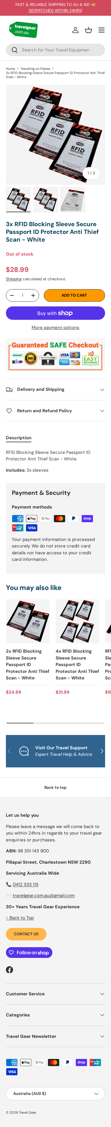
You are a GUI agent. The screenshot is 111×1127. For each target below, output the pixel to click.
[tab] (18, 437)
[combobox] (55, 50)
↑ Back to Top (20, 918)
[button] (88, 30)
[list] (55, 134)
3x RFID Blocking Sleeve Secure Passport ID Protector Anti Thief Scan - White (55, 75)
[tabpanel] (55, 461)
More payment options (55, 327)
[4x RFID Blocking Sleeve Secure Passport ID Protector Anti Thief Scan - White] (77, 621)
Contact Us (26, 933)
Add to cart (74, 295)
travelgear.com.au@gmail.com (44, 895)
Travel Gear (27, 1112)
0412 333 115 (25, 884)
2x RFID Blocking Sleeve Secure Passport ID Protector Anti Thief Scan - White (27, 664)
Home (10, 69)
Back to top (55, 787)
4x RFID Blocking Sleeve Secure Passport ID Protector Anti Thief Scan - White (77, 664)
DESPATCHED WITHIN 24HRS (55, 10)
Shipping (14, 278)
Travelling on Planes (35, 69)
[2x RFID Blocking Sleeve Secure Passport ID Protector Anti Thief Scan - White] (28, 621)
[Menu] (101, 30)
